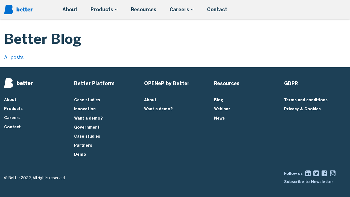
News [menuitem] (219, 118)
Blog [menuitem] (218, 100)
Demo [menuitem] (80, 154)
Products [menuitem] (103, 10)
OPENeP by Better (166, 83)
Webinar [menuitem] (222, 109)
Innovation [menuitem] (85, 109)
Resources (227, 83)
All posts (14, 57)
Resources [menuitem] (143, 10)
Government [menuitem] (87, 127)
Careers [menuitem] (180, 10)
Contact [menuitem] (217, 10)
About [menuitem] (69, 10)
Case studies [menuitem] (87, 100)
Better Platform (94, 83)
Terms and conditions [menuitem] (306, 100)
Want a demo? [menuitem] (88, 118)
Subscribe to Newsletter (308, 181)
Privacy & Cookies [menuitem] (302, 109)
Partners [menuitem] (83, 145)
